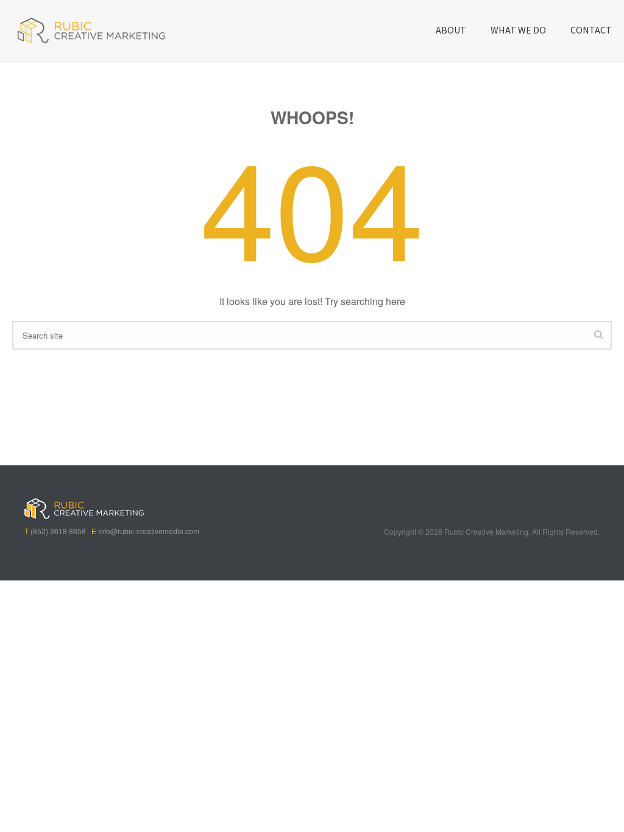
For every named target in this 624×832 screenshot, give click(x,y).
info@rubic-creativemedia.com (148, 531)
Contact (591, 30)
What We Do (518, 30)
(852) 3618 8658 (58, 531)
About (451, 30)
